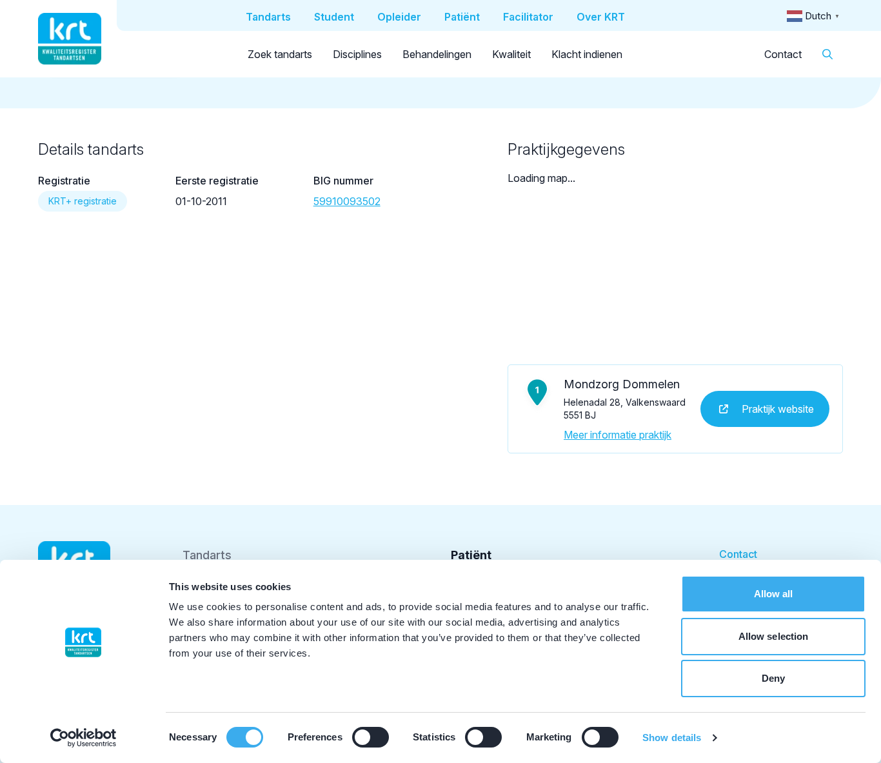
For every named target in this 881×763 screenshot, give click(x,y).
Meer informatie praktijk (617, 434)
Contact (783, 54)
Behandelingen (436, 54)
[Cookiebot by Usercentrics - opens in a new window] (83, 738)
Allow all (773, 593)
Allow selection (773, 636)
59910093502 (347, 201)
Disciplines (357, 54)
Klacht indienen (586, 54)
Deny (773, 678)
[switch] (370, 737)
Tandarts (207, 555)
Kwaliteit (511, 54)
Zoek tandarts (280, 54)
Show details (671, 737)
